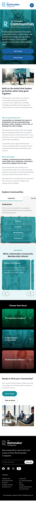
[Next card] (30, 294)
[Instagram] (13, 468)
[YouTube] (19, 468)
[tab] (11, 198)
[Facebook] (3, 468)
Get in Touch (18, 51)
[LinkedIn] (8, 468)
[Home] (11, 4)
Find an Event (18, 57)
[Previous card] (5, 294)
